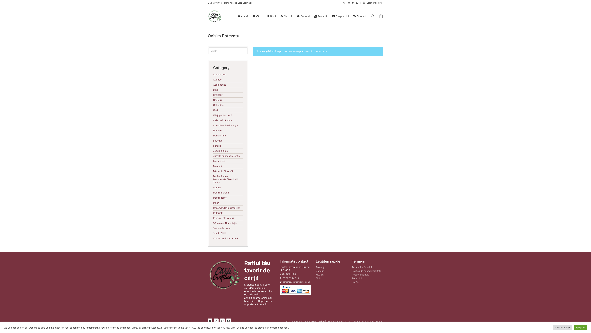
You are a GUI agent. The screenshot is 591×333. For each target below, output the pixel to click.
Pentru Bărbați (221, 192)
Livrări (355, 282)
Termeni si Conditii (362, 267)
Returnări (357, 278)
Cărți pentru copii (222, 115)
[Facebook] (210, 321)
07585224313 (291, 278)
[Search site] (372, 16)
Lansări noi (219, 161)
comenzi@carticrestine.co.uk (296, 282)
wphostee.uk (344, 321)
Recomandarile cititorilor (226, 207)
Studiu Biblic (220, 233)
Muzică (320, 274)
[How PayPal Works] (295, 290)
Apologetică (219, 84)
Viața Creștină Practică (225, 238)
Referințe (218, 213)
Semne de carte (222, 228)
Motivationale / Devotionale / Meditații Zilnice (225, 179)
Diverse (217, 130)
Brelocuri (218, 94)
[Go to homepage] (215, 16)
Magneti (217, 166)
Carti (216, 110)
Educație (218, 140)
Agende (217, 79)
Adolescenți (219, 74)
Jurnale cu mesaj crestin (226, 155)
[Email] (228, 321)
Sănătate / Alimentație (225, 223)
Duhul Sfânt (219, 135)
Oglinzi (217, 187)
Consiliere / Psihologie (225, 125)
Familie (217, 145)
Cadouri (217, 100)
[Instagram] (216, 321)
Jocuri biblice (220, 150)
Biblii (216, 89)
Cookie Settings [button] (562, 327)
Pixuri (216, 202)
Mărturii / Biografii (223, 171)
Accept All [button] (580, 327)
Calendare (218, 105)
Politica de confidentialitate (366, 270)
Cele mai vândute (222, 120)
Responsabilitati (360, 274)
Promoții (320, 267)
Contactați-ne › (289, 273)
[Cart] (381, 16)
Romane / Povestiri (223, 218)
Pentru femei (220, 197)
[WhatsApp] (222, 321)
